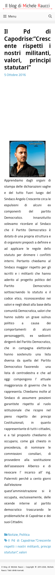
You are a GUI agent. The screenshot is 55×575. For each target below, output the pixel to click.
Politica (24, 534)
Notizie (13, 534)
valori (23, 552)
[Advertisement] (27, 111)
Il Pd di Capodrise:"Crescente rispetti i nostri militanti (27, 543)
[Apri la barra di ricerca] (50, 16)
